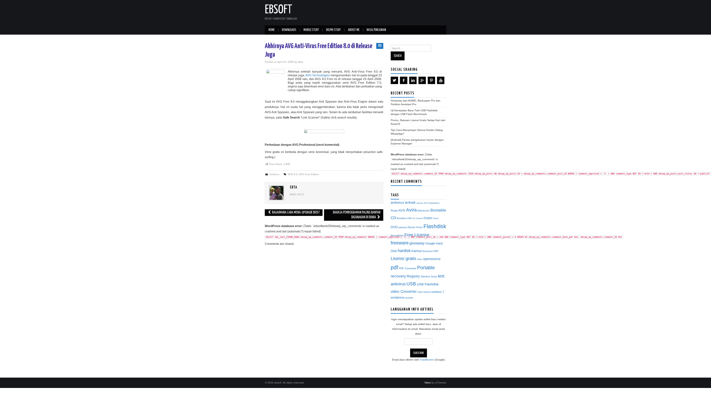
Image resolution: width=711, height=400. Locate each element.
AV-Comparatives (432, 203)
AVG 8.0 (293, 174)
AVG (401, 210)
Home (271, 30)
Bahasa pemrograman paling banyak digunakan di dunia (356, 215)
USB (411, 283)
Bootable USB (404, 218)
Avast (394, 210)
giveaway (417, 243)
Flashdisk (434, 226)
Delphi (428, 218)
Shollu (434, 276)
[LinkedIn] (413, 80)
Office (419, 259)
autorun (419, 203)
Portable (426, 267)
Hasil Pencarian (376, 30)
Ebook (411, 227)
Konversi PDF (431, 251)
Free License (416, 234)
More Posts (297, 194)
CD (413, 218)
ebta (300, 61)
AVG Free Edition (309, 174)
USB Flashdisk (428, 284)
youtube (409, 297)
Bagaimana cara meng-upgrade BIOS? (295, 212)
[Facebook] (403, 80)
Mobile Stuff (311, 30)
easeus (402, 227)
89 (379, 46)
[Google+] (422, 80)
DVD (394, 227)
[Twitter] (394, 80)
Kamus (416, 251)
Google (430, 243)
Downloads (289, 30)
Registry (413, 276)
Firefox (419, 227)
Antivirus (274, 174)
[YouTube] (440, 80)
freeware (400, 242)
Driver (436, 218)
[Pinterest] (431, 80)
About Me (353, 30)
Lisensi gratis (403, 258)
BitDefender (424, 210)
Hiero (428, 382)
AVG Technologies (317, 75)
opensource (431, 259)
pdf (394, 267)
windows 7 (437, 291)
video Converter (404, 291)
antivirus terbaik (403, 202)
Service (425, 276)
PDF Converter (407, 268)
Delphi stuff (333, 30)
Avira (411, 209)
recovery (398, 276)
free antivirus (397, 235)
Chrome (419, 218)
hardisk (404, 250)
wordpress (397, 297)
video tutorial (424, 292)
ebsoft (278, 10)
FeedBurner (427, 359)
